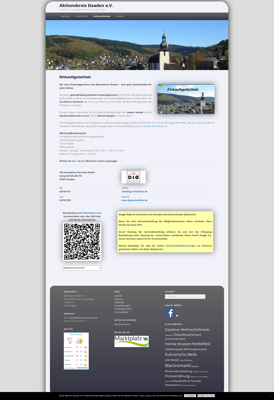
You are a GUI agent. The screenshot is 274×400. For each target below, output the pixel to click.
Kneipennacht (198, 349)
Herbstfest (201, 343)
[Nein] (270, 396)
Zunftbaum (192, 385)
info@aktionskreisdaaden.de (154, 126)
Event (197, 335)
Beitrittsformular (122, 324)
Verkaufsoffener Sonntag (186, 381)
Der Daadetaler (121, 312)
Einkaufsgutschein (123, 308)
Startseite (65, 16)
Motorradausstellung (178, 371)
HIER (139, 224)
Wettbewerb (172, 385)
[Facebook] (169, 316)
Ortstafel (195, 372)
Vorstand (118, 299)
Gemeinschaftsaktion (175, 338)
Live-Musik (172, 360)
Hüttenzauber (174, 349)
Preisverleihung (177, 376)
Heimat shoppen (178, 343)
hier (74, 160)
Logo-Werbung (186, 360)
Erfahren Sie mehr (206, 396)
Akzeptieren (190, 396)
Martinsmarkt (178, 365)
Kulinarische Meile (181, 354)
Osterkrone (203, 372)
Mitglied (195, 366)
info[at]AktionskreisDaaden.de (82, 317)
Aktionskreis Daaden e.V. (86, 5)
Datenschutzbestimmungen (181, 245)
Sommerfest (203, 377)
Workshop (183, 385)
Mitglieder (119, 302)
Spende (168, 381)
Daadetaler (169, 335)
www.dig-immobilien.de (134, 200)
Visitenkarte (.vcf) (91, 212)
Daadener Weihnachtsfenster (187, 329)
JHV (186, 349)
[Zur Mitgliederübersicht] (133, 182)
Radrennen (194, 377)
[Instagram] (177, 316)
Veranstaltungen (122, 305)
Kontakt (118, 295)
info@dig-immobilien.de (134, 191)
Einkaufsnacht (183, 335)
